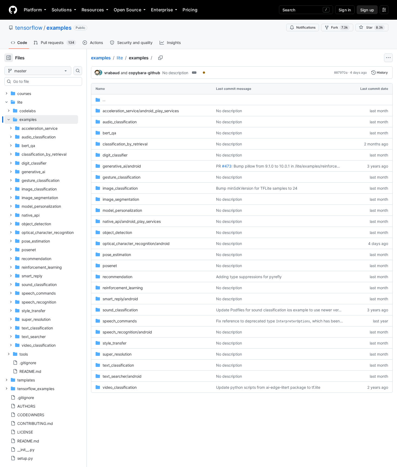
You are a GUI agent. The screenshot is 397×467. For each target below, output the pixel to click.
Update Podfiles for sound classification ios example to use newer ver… (279, 310)
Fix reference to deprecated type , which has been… (279, 321)
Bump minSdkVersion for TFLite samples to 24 (256, 188)
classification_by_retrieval (125, 144)
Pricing (190, 9)
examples (59, 28)
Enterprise (162, 9)
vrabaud (112, 72)
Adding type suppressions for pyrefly (249, 276)
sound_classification (120, 310)
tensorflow (28, 28)
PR (218, 166)
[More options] (388, 57)
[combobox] (45, 81)
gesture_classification (121, 177)
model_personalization (122, 210)
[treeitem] (41, 232)
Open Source (127, 9)
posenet (110, 265)
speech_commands (120, 321)
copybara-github (144, 72)
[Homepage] (13, 9)
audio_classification (120, 122)
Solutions (62, 9)
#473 (226, 166)
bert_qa (109, 133)
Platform (33, 9)
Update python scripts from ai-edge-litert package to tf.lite (268, 387)
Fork (339, 27)
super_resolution (117, 354)
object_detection (117, 232)
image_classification (120, 188)
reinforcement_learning (123, 287)
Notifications (305, 27)
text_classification (118, 365)
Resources (93, 9)
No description (175, 72)
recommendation (117, 276)
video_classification (120, 387)
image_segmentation (121, 199)
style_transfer (114, 343)
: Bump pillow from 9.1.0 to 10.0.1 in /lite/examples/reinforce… (285, 166)
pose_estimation (117, 254)
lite (120, 57)
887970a (341, 72)
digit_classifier (115, 155)
